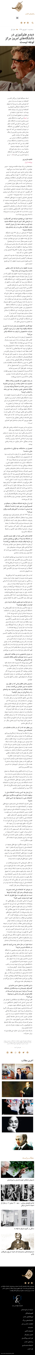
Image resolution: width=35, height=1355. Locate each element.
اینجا (25, 118)
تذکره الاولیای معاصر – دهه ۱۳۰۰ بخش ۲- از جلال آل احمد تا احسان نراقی (17, 1204)
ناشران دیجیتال (29, 1334)
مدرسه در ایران (25, 1044)
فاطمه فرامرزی (19, 1042)
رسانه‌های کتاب (28, 1342)
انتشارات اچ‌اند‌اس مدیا (17, 1306)
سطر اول (13, 29)
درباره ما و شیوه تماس (27, 1309)
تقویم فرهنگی (29, 1313)
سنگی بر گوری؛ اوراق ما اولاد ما (24, 1228)
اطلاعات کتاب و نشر (27, 1324)
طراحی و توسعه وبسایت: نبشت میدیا (7, 1353)
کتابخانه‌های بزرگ (28, 1320)
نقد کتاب (30, 1349)
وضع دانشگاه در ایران (11, 1044)
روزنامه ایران (28, 162)
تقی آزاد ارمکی (23, 1041)
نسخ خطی (19, 1044)
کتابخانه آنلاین (29, 1331)
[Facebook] (27, 22)
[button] (17, 17)
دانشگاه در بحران (11, 1041)
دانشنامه (30, 1327)
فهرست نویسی (12, 1042)
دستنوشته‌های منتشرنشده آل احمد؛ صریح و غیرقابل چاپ (17, 1253)
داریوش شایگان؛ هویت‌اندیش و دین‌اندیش (20, 1179)
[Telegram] (21, 22)
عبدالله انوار (25, 1042)
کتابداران (6, 1042)
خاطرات (17, 1041)
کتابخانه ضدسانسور (27, 1345)
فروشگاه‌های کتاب (28, 1316)
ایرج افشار (29, 1041)
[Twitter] (24, 22)
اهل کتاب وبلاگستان (27, 1338)
